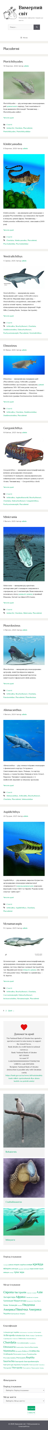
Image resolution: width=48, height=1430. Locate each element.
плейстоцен (38, 1269)
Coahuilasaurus (14, 1202)
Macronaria (34, 1347)
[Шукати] (37, 27)
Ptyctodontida (9, 244)
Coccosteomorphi (10, 995)
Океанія (20, 1305)
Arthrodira (10, 326)
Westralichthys (12, 256)
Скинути (31, 1413)
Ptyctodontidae (22, 244)
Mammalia (9, 1350)
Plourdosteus (11, 625)
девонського (12, 106)
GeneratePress (24, 1426)
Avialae (32, 1335)
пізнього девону (30, 970)
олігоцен (14, 1269)
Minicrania (10, 517)
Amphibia (16, 1332)
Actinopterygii (8, 1332)
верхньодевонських (25, 886)
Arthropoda (9, 1335)
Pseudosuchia (32, 1354)
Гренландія (8, 1301)
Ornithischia (34, 1351)
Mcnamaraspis (12, 923)
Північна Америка (28, 1309)
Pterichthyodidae (23, 131)
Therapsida (7, 1368)
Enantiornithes (20, 1347)
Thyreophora (27, 1368)
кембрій (29, 1265)
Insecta (27, 1347)
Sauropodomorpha (31, 1361)
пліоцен (6, 1272)
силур (11, 1272)
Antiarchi (10, 128)
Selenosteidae (27, 799)
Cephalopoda (7, 1338)
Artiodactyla (20, 1335)
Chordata (18, 128)
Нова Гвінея (37, 1301)
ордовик (21, 1268)
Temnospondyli (33, 1365)
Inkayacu (10, 1239)
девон (10, 1265)
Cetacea (15, 1338)
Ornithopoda (8, 1354)
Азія (40, 1292)
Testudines (41, 1364)
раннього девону (26, 594)
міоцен (7, 1268)
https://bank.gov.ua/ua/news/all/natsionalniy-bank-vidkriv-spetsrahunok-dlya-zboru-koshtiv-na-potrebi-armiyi (24, 1078)
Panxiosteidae (9, 697)
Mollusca (25, 1351)
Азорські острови (31, 1292)
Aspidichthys (11, 812)
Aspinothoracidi (22, 497)
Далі (11, 1011)
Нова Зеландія (10, 1305)
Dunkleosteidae (30, 412)
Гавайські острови (32, 1297)
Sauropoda (19, 1361)
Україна (7, 1313)
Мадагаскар (20, 1300)
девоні (41, 385)
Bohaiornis (11, 1151)
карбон (23, 1265)
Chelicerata (22, 1338)
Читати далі (8, 118)
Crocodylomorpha (23, 1343)
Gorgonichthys (12, 428)
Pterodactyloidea (9, 1358)
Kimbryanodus (12, 144)
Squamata (17, 1365)
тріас (17, 1272)
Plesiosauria (17, 1354)
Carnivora (38, 1335)
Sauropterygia (8, 1365)
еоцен (16, 1264)
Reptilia (30, 1357)
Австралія (20, 1292)
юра (22, 1272)
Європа (8, 1292)
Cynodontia (32, 1343)
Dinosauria (9, 1346)
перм (32, 1269)
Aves (27, 1335)
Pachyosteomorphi (11, 333)
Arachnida (30, 1332)
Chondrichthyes (31, 1338)
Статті (9, 125)
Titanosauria (35, 1368)
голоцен (5, 1264)
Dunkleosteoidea (10, 330)
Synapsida (25, 1365)
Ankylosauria (23, 1332)
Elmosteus (10, 345)
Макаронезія (29, 1301)
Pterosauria (21, 1358)
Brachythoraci (21, 326)
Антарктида (9, 1297)
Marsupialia (18, 1351)
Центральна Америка (18, 1314)
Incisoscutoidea (9, 998)
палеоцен (26, 1269)
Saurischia (9, 1361)
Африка (20, 1297)
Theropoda (17, 1367)
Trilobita (42, 1368)
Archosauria (37, 1332)
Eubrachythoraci (24, 330)
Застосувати (31, 1408)
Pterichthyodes (13, 61)
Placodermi (27, 128)
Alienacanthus (12, 710)
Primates (24, 1354)
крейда (38, 1264)
